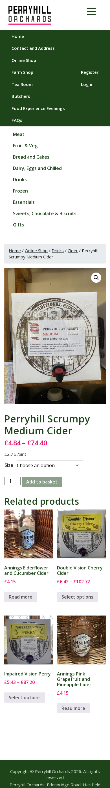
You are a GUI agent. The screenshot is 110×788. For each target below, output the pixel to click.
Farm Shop (22, 72)
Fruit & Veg (25, 146)
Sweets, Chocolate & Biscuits (44, 213)
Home (18, 36)
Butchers (21, 96)
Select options (77, 597)
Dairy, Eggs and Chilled (37, 168)
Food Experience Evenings (38, 108)
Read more (20, 597)
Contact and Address (33, 48)
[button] (96, 278)
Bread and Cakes (31, 157)
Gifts (18, 225)
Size (9, 465)
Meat (19, 134)
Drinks (20, 179)
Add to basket (42, 482)
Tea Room (22, 84)
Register (89, 72)
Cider (73, 250)
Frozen (20, 191)
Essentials (24, 202)
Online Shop (24, 60)
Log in (87, 84)
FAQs (17, 120)
